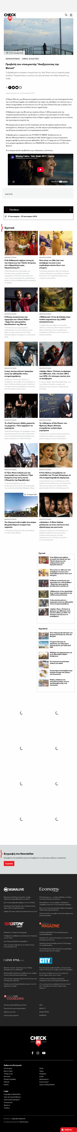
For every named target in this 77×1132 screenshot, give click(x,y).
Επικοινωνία (8, 1102)
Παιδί (41, 1068)
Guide (41, 1076)
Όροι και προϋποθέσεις (12, 1097)
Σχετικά (9, 227)
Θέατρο (6, 1082)
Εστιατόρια (8, 1068)
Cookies (7, 1108)
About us (7, 1105)
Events (6, 1085)
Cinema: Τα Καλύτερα (30, 59)
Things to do (8, 1074)
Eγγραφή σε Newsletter (12, 1094)
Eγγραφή (9, 863)
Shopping (42, 1074)
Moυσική (7, 1076)
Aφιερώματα (44, 1079)
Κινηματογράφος (13, 59)
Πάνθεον (14, 209)
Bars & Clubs (8, 1071)
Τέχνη (41, 1071)
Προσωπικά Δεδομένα (12, 1100)
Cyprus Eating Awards (47, 1085)
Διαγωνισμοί (44, 1082)
